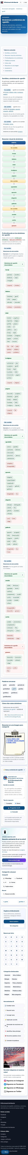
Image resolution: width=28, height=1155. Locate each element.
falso (8, 341)
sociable (9, 600)
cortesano (10, 627)
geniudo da (21, 685)
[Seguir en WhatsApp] (14, 1088)
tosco (13, 518)
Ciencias (14, 979)
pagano (5, 94)
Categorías (4, 1136)
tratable (16, 600)
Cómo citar (8, 63)
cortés (11, 124)
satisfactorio (10, 458)
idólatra (11, 92)
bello (8, 535)
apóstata (9, 274)
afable (9, 585)
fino (15, 507)
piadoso (9, 349)
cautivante (10, 449)
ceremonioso (17, 621)
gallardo (11, 111)
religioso (16, 349)
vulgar (9, 521)
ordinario (17, 660)
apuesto (17, 109)
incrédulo (9, 335)
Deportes (7, 983)
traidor (9, 326)
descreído (10, 393)
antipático (10, 463)
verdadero (16, 352)
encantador (16, 597)
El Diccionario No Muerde (8, 1127)
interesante (10, 452)
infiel (15, 92)
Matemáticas (17, 987)
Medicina (7, 990)
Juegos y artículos (6, 1139)
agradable (12, 109)
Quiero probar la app (14, 860)
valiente (15, 544)
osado (8, 544)
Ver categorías (14, 926)
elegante (5, 111)
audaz (8, 541)
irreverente (10, 375)
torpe (8, 552)
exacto (9, 352)
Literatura (7, 987)
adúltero (9, 329)
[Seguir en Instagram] (14, 1080)
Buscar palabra (14, 921)
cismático (17, 274)
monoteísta (17, 307)
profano (9, 378)
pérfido (9, 323)
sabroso (17, 455)
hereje (7, 92)
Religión (7, 994)
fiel (8, 346)
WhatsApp (3, 1122)
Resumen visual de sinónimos (13, 55)
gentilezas (14, 692)
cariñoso (9, 591)
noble (17, 346)
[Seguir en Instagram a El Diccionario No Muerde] (14, 1057)
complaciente (11, 594)
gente (4, 685)
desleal (9, 318)
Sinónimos (19, 9)
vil (13, 326)
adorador (9, 302)
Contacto (3, 1134)
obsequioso (10, 630)
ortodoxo (17, 285)
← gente (5, 901)
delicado (9, 504)
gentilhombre (7, 696)
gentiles (21, 689)
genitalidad (6, 689)
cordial (19, 594)
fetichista (9, 296)
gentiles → (22, 901)
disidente (9, 277)
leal (12, 346)
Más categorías (16, 994)
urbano (9, 603)
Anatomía (7, 975)
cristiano (9, 307)
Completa (9, 803)
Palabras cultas (17, 990)
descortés (10, 611)
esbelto (9, 507)
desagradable (11, 466)
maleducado (10, 638)
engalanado (10, 483)
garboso (9, 489)
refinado (9, 513)
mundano (16, 510)
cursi (8, 518)
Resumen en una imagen (12, 65)
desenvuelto (15, 535)
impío (16, 277)
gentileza (5, 692)
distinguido (17, 504)
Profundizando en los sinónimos (14, 58)
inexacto (14, 341)
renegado (9, 280)
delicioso (17, 449)
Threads (3, 1125)
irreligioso (20, 92)
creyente (9, 285)
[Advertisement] (14, 39)
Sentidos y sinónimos (11, 53)
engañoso (16, 318)
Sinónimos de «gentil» (9, 709)
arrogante (10, 486)
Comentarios (8, 70)
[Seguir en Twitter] (14, 1091)
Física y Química (17, 983)
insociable (10, 660)
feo (17, 494)
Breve (18, 803)
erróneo (16, 338)
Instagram (3, 1117)
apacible (15, 446)
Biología (7, 979)
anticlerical (10, 363)
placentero (10, 455)
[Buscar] (20, 2)
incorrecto (18, 657)
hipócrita (9, 321)
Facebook (3, 1114)
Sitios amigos (4, 1142)
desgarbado (10, 494)
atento (17, 588)
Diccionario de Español (8, 9)
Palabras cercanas (10, 60)
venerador (17, 302)
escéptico (10, 366)
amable (7, 124)
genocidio (12, 685)
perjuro (16, 323)
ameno (9, 446)
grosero (20, 131)
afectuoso (16, 585)
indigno (16, 321)
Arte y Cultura (17, 975)
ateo (15, 329)
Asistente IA (8, 68)
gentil (3, 11)
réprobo (17, 405)
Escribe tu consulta (8, 785)
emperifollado (11, 480)
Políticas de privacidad (11, 1151)
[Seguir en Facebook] (14, 1084)
